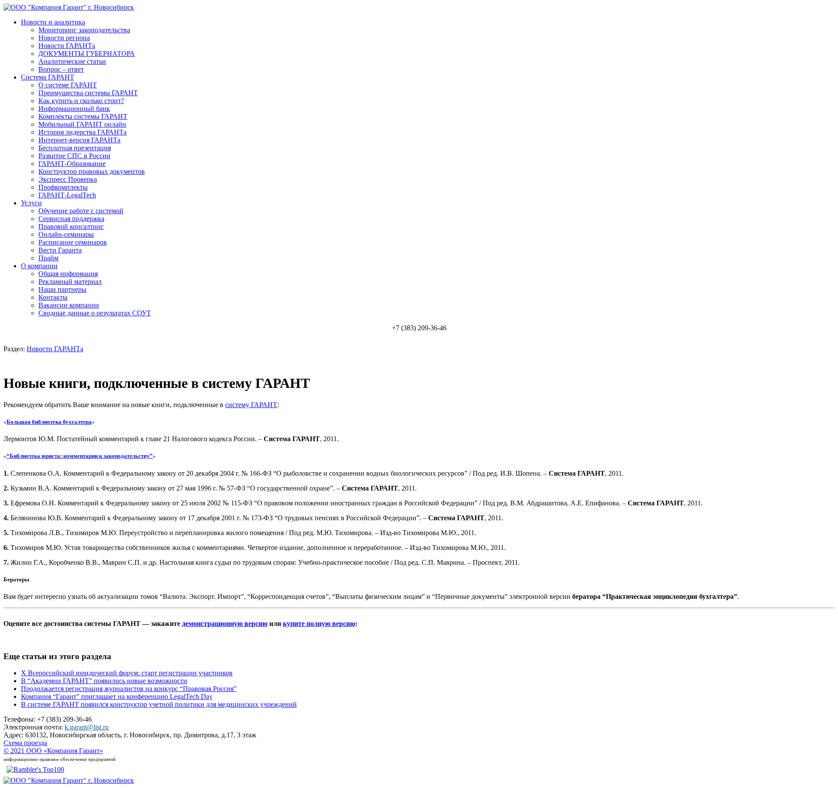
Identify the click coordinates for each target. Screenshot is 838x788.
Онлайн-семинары (66, 234)
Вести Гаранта (60, 250)
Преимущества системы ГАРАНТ (88, 93)
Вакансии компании (68, 305)
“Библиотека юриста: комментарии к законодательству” (80, 456)
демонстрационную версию (225, 623)
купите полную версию (319, 623)
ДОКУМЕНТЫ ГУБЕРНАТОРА (86, 53)
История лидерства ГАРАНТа (82, 132)
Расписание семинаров (72, 242)
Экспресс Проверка (67, 179)
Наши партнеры (62, 289)
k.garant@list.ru (87, 727)
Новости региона (64, 37)
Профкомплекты (63, 187)
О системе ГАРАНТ (67, 85)
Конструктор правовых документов (91, 171)
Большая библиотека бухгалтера (49, 421)
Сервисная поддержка (71, 218)
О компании (39, 266)
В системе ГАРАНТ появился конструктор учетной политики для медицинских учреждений (159, 704)
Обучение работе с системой (81, 210)
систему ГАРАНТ (251, 404)
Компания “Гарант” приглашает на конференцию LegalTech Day (117, 696)
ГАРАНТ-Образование (72, 163)
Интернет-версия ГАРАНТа (79, 140)
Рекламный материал (70, 281)
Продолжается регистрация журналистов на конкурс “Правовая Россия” (129, 688)
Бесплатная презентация (74, 148)
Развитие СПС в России (74, 155)
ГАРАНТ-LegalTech (67, 195)
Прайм (48, 258)
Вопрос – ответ (61, 69)
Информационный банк (74, 108)
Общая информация (68, 273)
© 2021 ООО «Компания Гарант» (53, 750)
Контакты (53, 297)
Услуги (31, 203)
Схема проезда (25, 743)
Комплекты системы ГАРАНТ (82, 116)
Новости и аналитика (53, 22)
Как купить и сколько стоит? (81, 100)
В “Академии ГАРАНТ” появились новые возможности (104, 680)
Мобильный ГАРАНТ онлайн (82, 124)
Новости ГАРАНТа (66, 45)
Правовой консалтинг (71, 226)
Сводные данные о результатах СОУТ (94, 313)
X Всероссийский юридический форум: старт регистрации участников (127, 673)
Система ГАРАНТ (47, 77)
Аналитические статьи (72, 61)
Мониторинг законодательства (84, 30)
